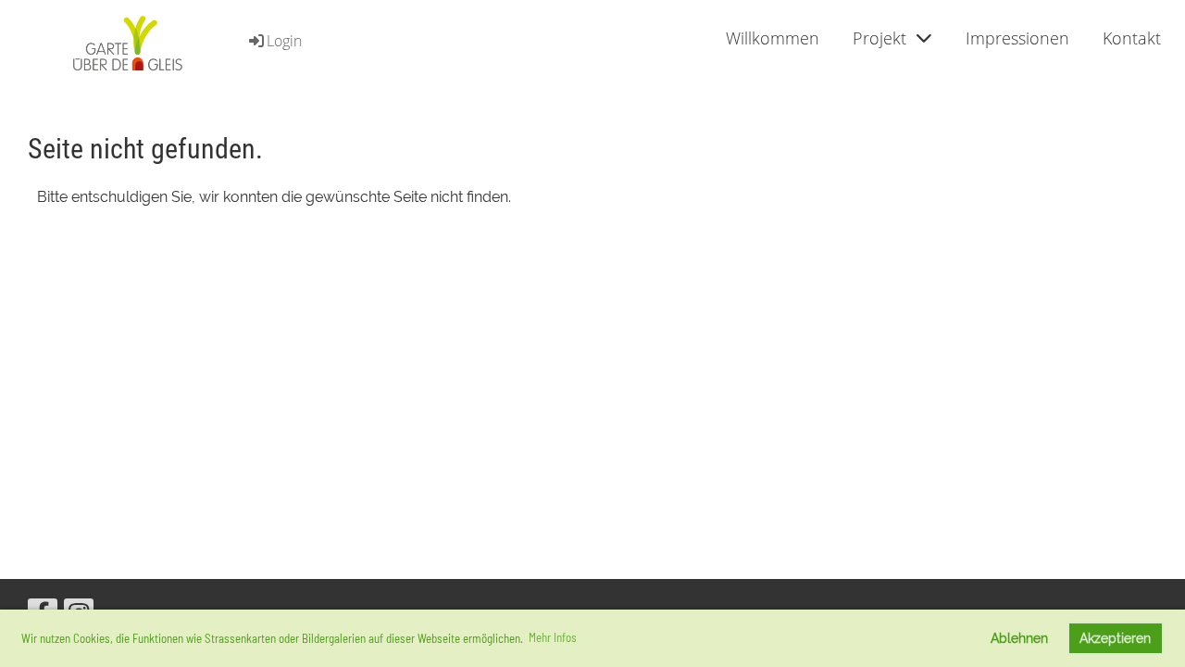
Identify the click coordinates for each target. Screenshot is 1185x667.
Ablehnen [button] (1019, 638)
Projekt (879, 38)
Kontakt (1132, 38)
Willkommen (772, 38)
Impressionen (1017, 38)
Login (284, 41)
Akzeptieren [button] (1115, 638)
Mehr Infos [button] (553, 637)
